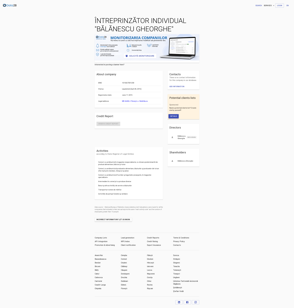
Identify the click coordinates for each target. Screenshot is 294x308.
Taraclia (176, 266)
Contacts (177, 245)
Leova (149, 270)
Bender (98, 263)
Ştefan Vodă (178, 291)
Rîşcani (150, 288)
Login (279, 5)
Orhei (149, 281)
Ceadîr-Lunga (100, 285)
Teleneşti (177, 270)
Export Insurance (154, 245)
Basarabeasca (100, 259)
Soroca (176, 255)
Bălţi (97, 270)
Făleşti (150, 255)
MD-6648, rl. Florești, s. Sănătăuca (135, 101)
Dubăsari (124, 281)
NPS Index (125, 241)
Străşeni (176, 259)
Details (173, 116)
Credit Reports (153, 238)
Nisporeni (151, 274)
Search (258, 5)
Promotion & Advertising (105, 245)
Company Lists (101, 238)
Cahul (97, 274)
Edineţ (123, 285)
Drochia (124, 277)
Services (268, 5)
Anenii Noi (99, 255)
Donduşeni (125, 274)
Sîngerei (176, 263)
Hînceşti (150, 263)
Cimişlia (124, 255)
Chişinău (98, 288)
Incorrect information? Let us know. (113, 219)
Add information (176, 86)
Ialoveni (150, 266)
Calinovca (99, 277)
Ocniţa (149, 277)
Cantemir (98, 281)
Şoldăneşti (177, 287)
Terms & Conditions (181, 238)
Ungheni (176, 277)
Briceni (97, 266)
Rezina (149, 285)
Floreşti (124, 288)
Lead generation (127, 238)
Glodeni (150, 259)
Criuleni (124, 263)
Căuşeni (124, 270)
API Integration (101, 241)
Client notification (128, 245)
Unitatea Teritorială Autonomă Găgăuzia (185, 282)
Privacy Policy (179, 241)
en (288, 5)
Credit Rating (152, 241)
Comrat (124, 259)
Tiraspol (176, 274)
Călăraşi (124, 266)
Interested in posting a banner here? (109, 65)
